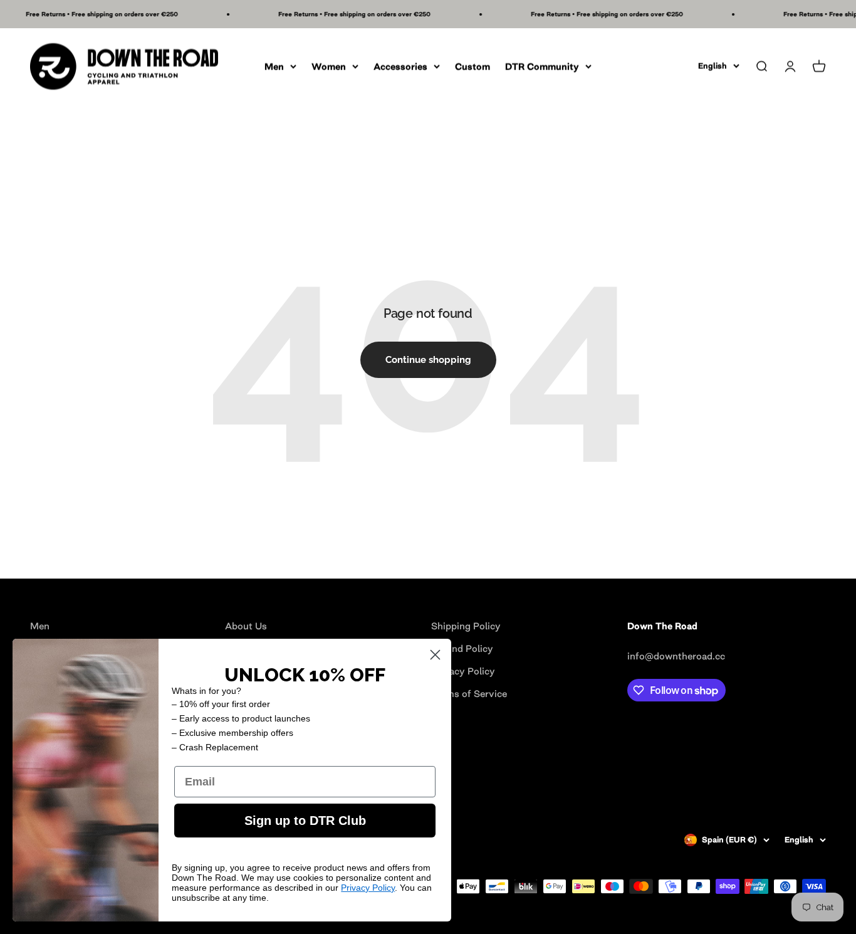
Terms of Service (469, 693)
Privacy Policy (368, 888)
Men (274, 66)
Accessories (400, 66)
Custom (472, 66)
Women (328, 66)
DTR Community (542, 66)
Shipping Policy (466, 626)
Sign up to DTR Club (305, 820)
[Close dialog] (435, 655)
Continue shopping (428, 359)
